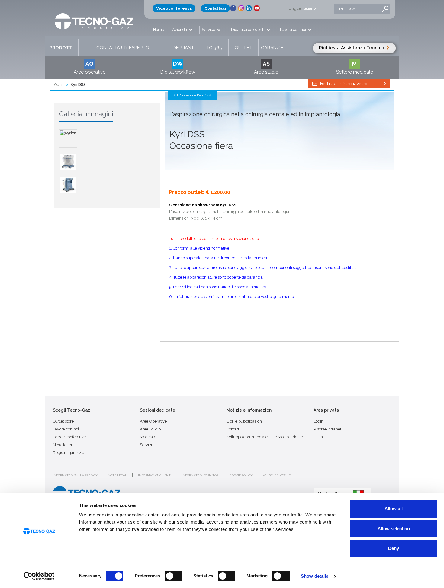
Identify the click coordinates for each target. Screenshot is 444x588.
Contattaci (215, 8)
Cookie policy (241, 475)
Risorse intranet (327, 429)
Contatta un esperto (122, 48)
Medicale (148, 437)
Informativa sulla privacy (75, 475)
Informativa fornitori (200, 475)
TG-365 (214, 48)
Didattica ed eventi (248, 29)
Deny (393, 548)
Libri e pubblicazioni (245, 421)
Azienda (180, 29)
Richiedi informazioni (342, 83)
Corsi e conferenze (69, 437)
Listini (319, 437)
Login (318, 421)
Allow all (393, 508)
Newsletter (62, 445)
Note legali (118, 475)
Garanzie (272, 48)
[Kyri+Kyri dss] (68, 138)
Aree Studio (150, 429)
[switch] (173, 576)
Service (209, 29)
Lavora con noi (293, 29)
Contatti (233, 429)
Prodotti (62, 48)
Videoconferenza (174, 8)
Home (158, 29)
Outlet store (63, 421)
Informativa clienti (155, 475)
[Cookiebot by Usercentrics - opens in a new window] (39, 576)
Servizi (146, 445)
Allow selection (394, 528)
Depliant (183, 48)
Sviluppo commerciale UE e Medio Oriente (265, 437)
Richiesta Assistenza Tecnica (352, 48)
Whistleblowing (277, 475)
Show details (314, 576)
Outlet (243, 48)
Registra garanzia (68, 452)
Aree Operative (153, 421)
